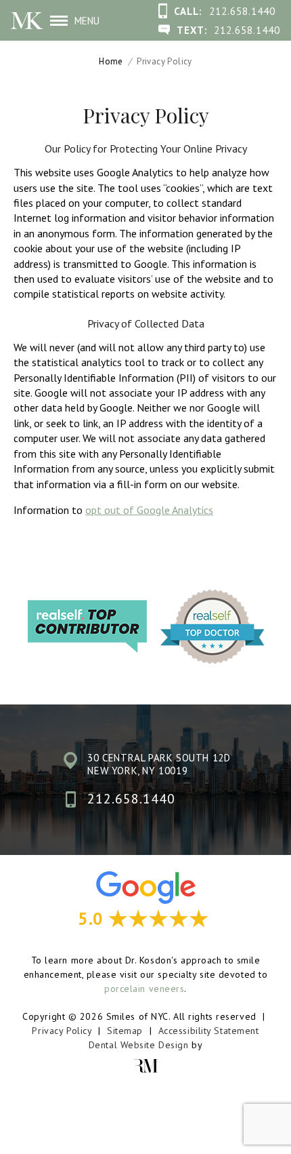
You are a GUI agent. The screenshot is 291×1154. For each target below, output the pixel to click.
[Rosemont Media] (145, 1066)
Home (111, 61)
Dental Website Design (139, 1045)
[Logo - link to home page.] (27, 20)
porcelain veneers (144, 988)
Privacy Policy (61, 1030)
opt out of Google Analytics (149, 510)
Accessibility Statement (208, 1030)
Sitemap (125, 1030)
